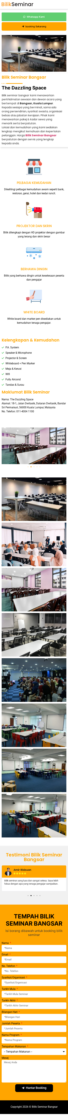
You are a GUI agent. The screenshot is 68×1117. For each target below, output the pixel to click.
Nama (5, 943)
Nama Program (11, 1035)
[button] (28, 466)
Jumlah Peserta (11, 1023)
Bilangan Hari (10, 1012)
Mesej (5, 1058)
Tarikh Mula (9, 989)
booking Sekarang (35, 26)
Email (5, 954)
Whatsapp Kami (36, 16)
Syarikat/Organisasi (14, 977)
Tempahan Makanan (14, 1046)
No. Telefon (9, 966)
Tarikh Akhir (9, 1000)
